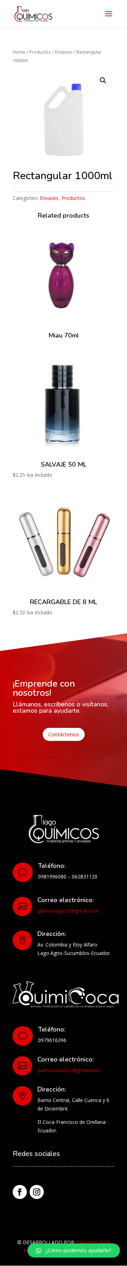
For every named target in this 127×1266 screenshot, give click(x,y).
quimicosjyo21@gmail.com (68, 910)
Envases (64, 52)
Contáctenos (63, 734)
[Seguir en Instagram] (37, 1192)
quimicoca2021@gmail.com (68, 1070)
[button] (74, 1250)
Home (19, 52)
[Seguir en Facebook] (20, 1192)
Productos (40, 52)
